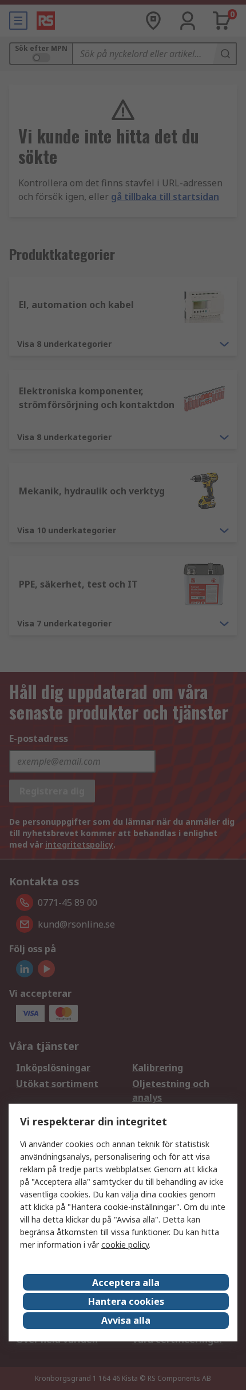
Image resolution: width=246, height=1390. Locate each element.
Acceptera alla (126, 1282)
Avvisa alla (125, 1320)
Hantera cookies (126, 1301)
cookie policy (125, 1244)
